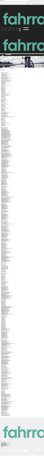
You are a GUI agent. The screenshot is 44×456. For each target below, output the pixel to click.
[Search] (33, 4)
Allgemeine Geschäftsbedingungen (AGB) (6, 443)
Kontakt (2, 446)
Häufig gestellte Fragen (4, 443)
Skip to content (2, 0)
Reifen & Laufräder (38, 2)
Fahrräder (30, 2)
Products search (35, 3)
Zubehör (42, 2)
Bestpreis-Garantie (3, 444)
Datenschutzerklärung (3, 442)
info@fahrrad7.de (3, 441)
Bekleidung (33, 2)
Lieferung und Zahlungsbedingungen (5, 445)
